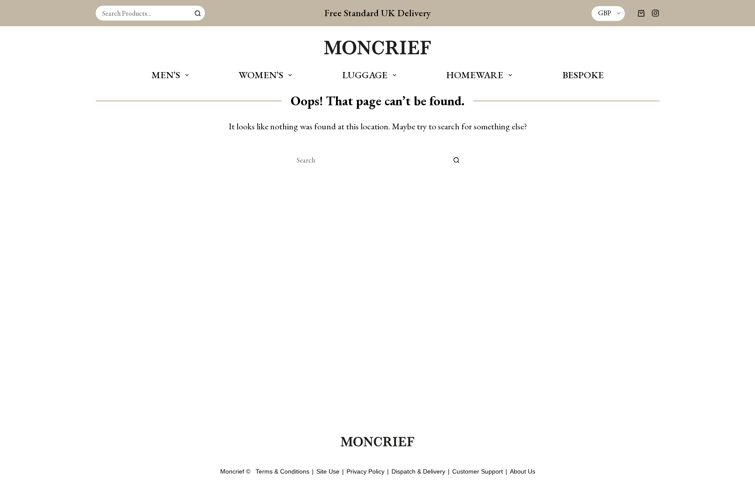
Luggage (365, 75)
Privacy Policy (365, 471)
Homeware (474, 75)
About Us (522, 471)
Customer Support (477, 471)
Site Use (327, 471)
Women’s (261, 75)
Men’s (166, 75)
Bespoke (583, 75)
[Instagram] (655, 13)
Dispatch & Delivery (418, 471)
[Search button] (197, 13)
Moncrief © (235, 471)
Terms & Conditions (282, 471)
